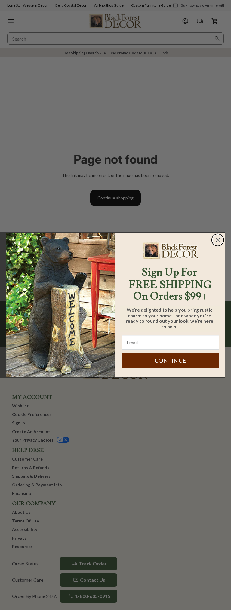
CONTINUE (170, 360)
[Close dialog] (218, 240)
